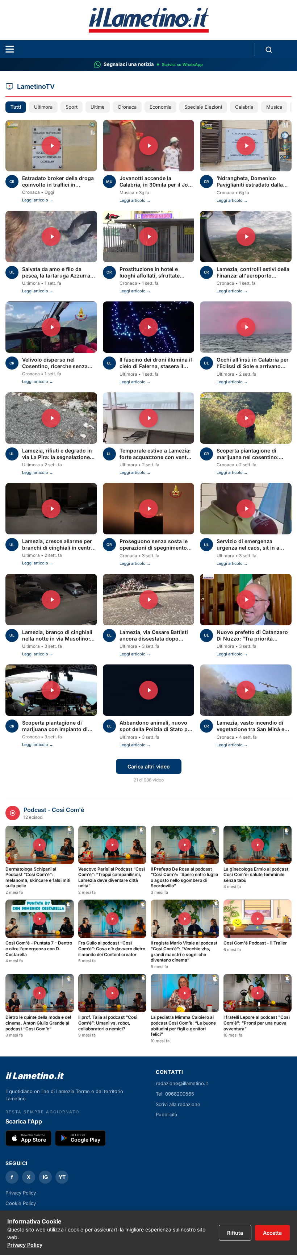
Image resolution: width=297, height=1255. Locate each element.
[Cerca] (268, 49)
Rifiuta (235, 1233)
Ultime (98, 107)
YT (62, 1177)
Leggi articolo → (37, 200)
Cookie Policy (20, 1203)
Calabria (244, 107)
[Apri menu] (10, 49)
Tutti (16, 107)
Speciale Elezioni (203, 107)
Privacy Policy (24, 1245)
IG (45, 1177)
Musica (274, 107)
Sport (72, 107)
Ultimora (43, 107)
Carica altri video (148, 766)
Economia (160, 107)
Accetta (272, 1233)
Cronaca (127, 107)
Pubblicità (166, 1114)
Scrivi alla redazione (178, 1104)
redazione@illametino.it (182, 1083)
